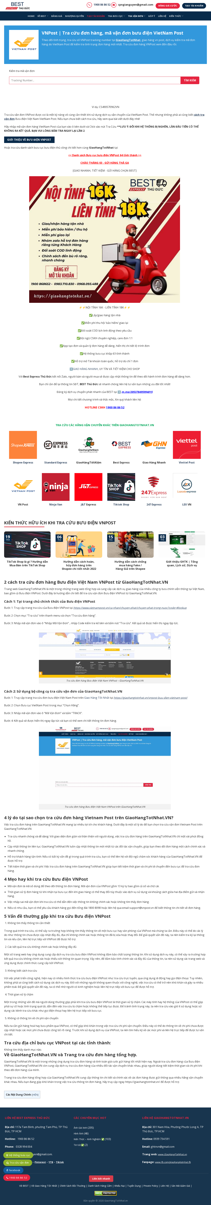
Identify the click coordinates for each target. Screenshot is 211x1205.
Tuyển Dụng (134, 1185)
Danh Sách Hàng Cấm (100, 1185)
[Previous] (3, 555)
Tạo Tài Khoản (96, 16)
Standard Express (55, 462)
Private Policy (150, 1185)
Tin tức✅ (79, 1144)
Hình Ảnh (78, 1133)
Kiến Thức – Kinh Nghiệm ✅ (89, 1139)
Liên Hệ (165, 1185)
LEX (184, 504)
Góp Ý (151, 16)
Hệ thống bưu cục (19, 1155)
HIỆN (35, 1094)
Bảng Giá (56, 16)
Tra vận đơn (135, 16)
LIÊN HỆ (162, 16)
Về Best (41, 16)
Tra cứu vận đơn (19, 1162)
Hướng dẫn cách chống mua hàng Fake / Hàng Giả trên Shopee (130, 565)
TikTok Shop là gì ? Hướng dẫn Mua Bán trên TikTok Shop (27, 563)
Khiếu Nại (119, 1185)
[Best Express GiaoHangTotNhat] (18, 5)
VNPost (85, 40)
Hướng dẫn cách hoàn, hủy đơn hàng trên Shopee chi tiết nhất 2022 (79, 565)
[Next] (205, 555)
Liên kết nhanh (101, 1178)
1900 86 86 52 (102, 4)
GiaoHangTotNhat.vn (116, 1200)
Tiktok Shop (121, 504)
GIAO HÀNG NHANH (85, 369)
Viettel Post (187, 462)
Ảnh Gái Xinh (80, 1127)
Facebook (14, 1170)
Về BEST (24, 1185)
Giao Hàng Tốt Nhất (96, 698)
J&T (83, 504)
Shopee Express (23, 462)
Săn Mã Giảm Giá (180, 1185)
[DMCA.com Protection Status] (105, 1193)
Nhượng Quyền (74, 16)
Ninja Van (55, 504)
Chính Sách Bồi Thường (72, 1185)
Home (31, 16)
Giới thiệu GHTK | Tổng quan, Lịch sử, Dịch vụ (182, 563)
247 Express (154, 504)
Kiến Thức (175, 16)
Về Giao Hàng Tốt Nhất (44, 1185)
